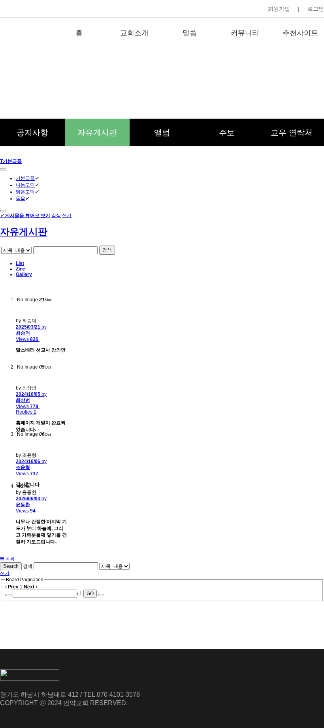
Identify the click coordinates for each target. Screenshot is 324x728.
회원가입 (279, 9)
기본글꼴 (25, 178)
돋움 (20, 198)
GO (90, 593)
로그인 (315, 9)
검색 (56, 215)
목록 (9, 559)
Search (11, 566)
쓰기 (67, 215)
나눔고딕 (25, 185)
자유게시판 (23, 231)
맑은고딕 (25, 192)
